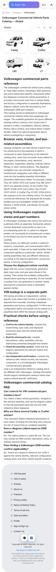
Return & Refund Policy (24, 505)
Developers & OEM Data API (28, 550)
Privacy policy (20, 500)
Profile (17, 521)
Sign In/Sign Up (21, 526)
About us (18, 489)
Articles (17, 484)
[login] (51, 4)
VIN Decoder (20, 473)
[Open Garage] (43, 4)
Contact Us (19, 531)
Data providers (21, 515)
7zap (6, 12)
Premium (18, 494)
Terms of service (21, 510)
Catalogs (16, 12)
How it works (20, 479)
